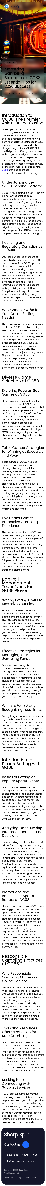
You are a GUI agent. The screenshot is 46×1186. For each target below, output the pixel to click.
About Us (9, 1177)
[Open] (39, 6)
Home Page (12, 1154)
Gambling (10, 63)
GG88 (5, 170)
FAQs (34, 1154)
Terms (26, 1177)
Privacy (18, 1177)
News (25, 1154)
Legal (34, 1177)
